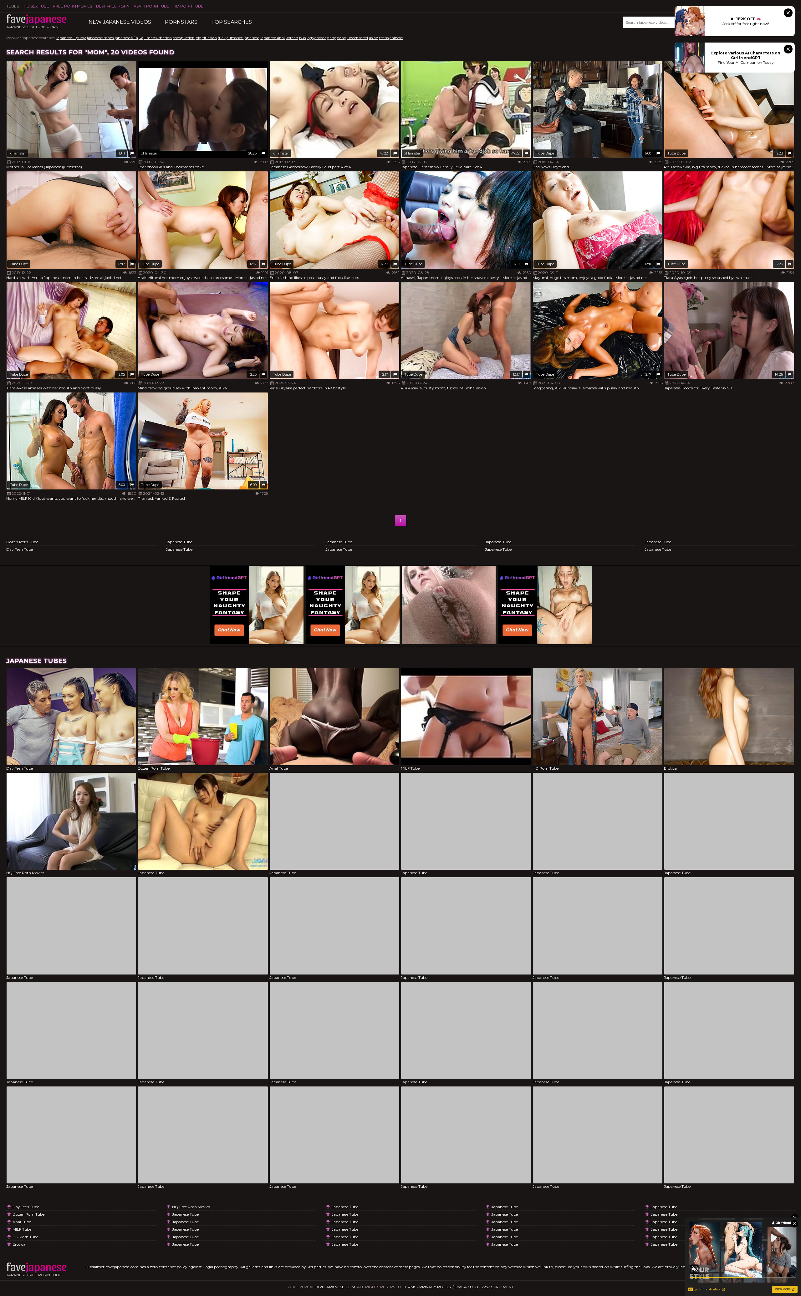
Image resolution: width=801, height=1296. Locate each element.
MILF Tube (22, 1229)
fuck (222, 37)
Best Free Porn (113, 6)
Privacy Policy (435, 1286)
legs (310, 37)
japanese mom (100, 37)
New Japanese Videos (120, 22)
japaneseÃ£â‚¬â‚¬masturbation (143, 37)
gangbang (336, 37)
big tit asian (206, 37)
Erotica (19, 1244)
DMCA (461, 1286)
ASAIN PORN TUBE (151, 6)
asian (373, 37)
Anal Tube (22, 1221)
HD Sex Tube (36, 6)
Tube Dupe (545, 153)
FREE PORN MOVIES (72, 6)
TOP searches (231, 22)
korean (292, 37)
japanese (251, 37)
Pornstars (181, 22)
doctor (320, 37)
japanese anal (272, 37)
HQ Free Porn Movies (191, 1206)
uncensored (357, 37)
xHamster (18, 153)
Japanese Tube (179, 541)
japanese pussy (71, 37)
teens (384, 37)
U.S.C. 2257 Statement (492, 1286)
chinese (396, 37)
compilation (184, 37)
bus (302, 37)
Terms (409, 1286)
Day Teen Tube (19, 549)
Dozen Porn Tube (22, 541)
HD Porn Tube (188, 6)
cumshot (235, 37)
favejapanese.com (334, 1286)
